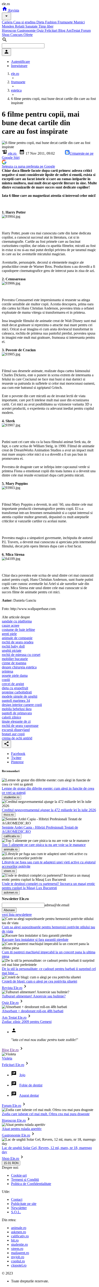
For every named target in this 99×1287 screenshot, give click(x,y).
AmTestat (73, 30)
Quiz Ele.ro (10, 1003)
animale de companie (17, 638)
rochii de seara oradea (17, 642)
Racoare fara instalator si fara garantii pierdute (35, 940)
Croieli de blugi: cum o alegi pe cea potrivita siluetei (39, 981)
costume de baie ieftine (18, 630)
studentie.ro (19, 1244)
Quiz (41, 30)
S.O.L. (16, 1212)
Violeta (7, 1058)
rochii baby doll (13, 646)
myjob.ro (17, 1257)
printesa (7, 671)
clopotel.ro (18, 1265)
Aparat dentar (29, 1095)
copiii (6, 680)
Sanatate (31, 26)
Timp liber (45, 26)
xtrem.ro (17, 1249)
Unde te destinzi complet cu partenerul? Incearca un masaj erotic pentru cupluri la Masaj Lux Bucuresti (48, 886)
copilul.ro (18, 1261)
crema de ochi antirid (17, 738)
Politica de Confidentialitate (31, 1184)
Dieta (40, 22)
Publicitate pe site (23, 1204)
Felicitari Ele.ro (13, 1065)
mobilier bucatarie (15, 659)
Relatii (20, 26)
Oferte (28, 35)
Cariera (7, 22)
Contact (16, 1199)
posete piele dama (15, 675)
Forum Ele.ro (11, 1106)
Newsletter (19, 1208)
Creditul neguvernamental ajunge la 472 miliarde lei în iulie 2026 (49, 810)
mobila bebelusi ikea (17, 709)
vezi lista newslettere (17, 915)
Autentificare (20, 62)
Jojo (22, 1075)
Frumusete (66, 22)
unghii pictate (11, 650)
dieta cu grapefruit (15, 688)
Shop (6, 35)
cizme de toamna (14, 663)
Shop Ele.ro (10, 1158)
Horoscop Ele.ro (14, 1120)
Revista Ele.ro (12, 988)
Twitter (16, 758)
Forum (86, 30)
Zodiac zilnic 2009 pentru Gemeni (27, 1022)
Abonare (9, 910)
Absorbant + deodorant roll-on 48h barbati (32, 1011)
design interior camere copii (22, 705)
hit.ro (15, 1240)
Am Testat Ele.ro (14, 1017)
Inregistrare (19, 66)
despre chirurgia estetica (19, 667)
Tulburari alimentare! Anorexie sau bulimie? (34, 996)
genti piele (9, 634)
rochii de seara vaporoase (20, 726)
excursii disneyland (16, 730)
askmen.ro (18, 1232)
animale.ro (18, 1228)
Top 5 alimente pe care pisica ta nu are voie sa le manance (44, 845)
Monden (8, 26)
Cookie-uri (19, 1175)
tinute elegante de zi (16, 721)
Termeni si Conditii (25, 1180)
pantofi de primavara (17, 713)
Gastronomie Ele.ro (16, 1135)
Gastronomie (27, 30)
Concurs (16, 35)
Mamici (79, 22)
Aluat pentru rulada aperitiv (22, 1129)
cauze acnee (10, 625)
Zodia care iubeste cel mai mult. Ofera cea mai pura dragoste (46, 1114)
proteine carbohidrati (17, 692)
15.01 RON (11, 1163)
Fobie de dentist (30, 1085)
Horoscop (9, 30)
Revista (13, 10)
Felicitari (51, 30)
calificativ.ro (20, 1236)
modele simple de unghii (19, 696)
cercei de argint (13, 684)
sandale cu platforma (17, 621)
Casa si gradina (24, 22)
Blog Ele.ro (10, 1050)
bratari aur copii (13, 734)
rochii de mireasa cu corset (21, 655)
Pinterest (17, 762)
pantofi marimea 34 (16, 701)
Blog (62, 30)
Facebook (18, 754)
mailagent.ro (20, 1253)
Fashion (51, 22)
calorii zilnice (11, 717)
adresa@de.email (56, 905)
